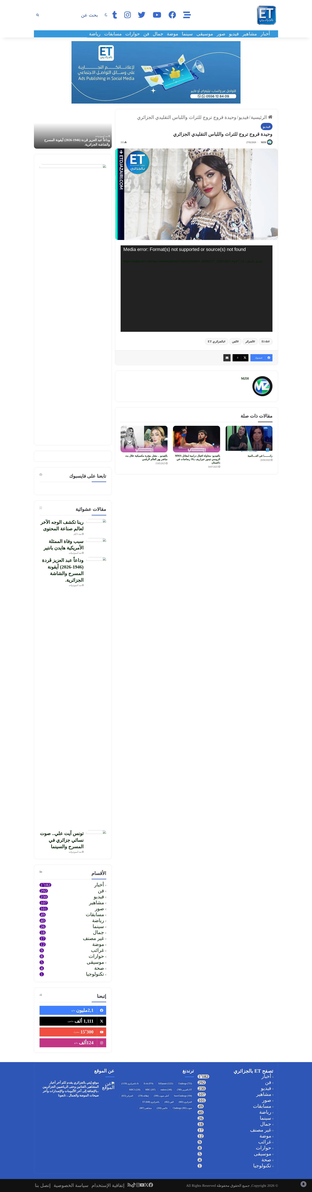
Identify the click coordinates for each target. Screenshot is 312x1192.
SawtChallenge (183, 1096)
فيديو (234, 33)
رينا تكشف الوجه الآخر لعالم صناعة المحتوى (81, 144)
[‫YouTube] (142, 1185)
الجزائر (249, 341)
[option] (73, 129)
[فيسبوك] (151, 1185)
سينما (187, 33)
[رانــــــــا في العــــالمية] (249, 439)
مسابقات (113, 33)
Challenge (185, 1083)
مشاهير (249, 33)
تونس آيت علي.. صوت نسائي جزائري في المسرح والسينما (62, 840)
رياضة (95, 33)
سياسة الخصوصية (71, 1185)
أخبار (265, 33)
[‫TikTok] (133, 1185)
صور (221, 33)
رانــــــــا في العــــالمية (260, 455)
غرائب (97, 950)
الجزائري (185, 1102)
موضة (172, 33)
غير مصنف (93, 939)
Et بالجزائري (130, 1083)
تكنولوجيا (95, 974)
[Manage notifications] (303, 1184)
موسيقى (204, 33)
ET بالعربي (184, 1089)
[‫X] (146, 1185)
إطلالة (143, 1096)
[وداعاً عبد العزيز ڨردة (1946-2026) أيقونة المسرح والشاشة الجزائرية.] (96, 692)
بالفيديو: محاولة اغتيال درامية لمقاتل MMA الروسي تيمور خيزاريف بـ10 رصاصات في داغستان (197, 459)
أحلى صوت (161, 1096)
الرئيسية (259, 117)
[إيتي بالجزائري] (266, 15)
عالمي (162, 1108)
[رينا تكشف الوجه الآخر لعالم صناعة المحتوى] (96, 526)
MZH (263, 142)
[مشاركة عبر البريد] (227, 357)
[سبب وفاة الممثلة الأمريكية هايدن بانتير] (96, 545)
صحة (99, 968)
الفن (234, 341)
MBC (150, 1089)
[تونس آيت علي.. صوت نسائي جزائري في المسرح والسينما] (96, 837)
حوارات (132, 33)
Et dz (265, 341)
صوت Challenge (182, 1108)
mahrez (166, 1089)
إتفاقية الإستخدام (108, 1185)
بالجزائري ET (216, 341)
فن (146, 33)
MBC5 (134, 1089)
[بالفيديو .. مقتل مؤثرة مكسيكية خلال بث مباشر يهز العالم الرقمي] (144, 439)
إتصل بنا (43, 1185)
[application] (197, 288)
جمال (158, 33)
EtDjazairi (165, 1083)
